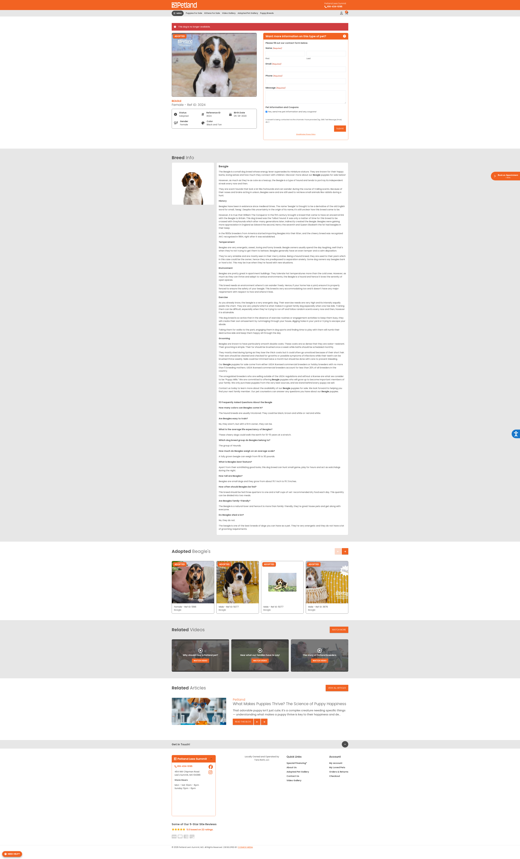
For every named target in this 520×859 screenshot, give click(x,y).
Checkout (334, 776)
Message (275, 87)
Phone (274, 75)
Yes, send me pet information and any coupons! (292, 111)
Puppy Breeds (267, 13)
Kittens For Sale (212, 13)
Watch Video (200, 660)
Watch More (339, 629)
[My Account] (341, 13)
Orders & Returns (338, 771)
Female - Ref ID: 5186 (185, 606)
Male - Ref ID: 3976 (318, 606)
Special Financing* (297, 763)
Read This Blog (243, 721)
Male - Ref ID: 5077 (229, 606)
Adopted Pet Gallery (248, 13)
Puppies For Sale (194, 13)
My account (335, 763)
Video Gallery (228, 13)
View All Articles (337, 687)
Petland (239, 699)
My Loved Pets (337, 767)
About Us (292, 767)
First (268, 58)
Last (309, 58)
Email (273, 63)
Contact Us (293, 776)
